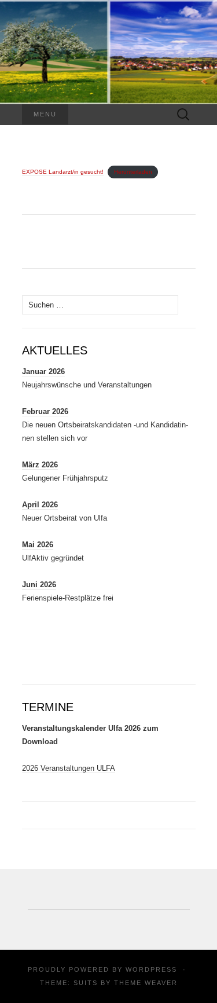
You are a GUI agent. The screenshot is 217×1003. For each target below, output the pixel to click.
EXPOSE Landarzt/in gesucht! (63, 172)
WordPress (151, 969)
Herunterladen (133, 172)
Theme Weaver (146, 982)
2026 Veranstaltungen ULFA (68, 768)
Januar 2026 (43, 371)
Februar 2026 (45, 411)
